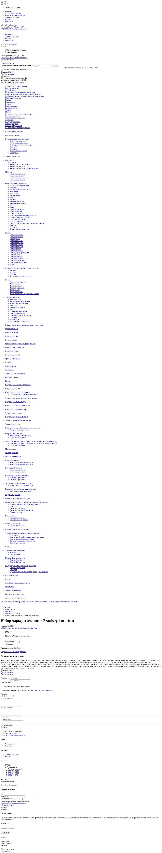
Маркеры (8, 172)
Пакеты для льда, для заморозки (22, 539)
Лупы (12, 207)
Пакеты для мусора (12, 523)
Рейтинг (4, 694)
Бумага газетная (11, 340)
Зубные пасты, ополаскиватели (21, 485)
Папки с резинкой (16, 247)
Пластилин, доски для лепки (20, 315)
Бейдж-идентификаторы (14, 594)
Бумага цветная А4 (12, 359)
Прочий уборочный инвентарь (16, 529)
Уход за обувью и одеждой (15, 118)
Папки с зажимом (16, 241)
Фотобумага (9, 370)
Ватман (8, 362)
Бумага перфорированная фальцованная (20, 344)
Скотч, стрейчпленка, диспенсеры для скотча (27, 223)
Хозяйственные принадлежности (17, 583)
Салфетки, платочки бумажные (17, 476)
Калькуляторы (15, 195)
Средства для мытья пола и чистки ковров (21, 398)
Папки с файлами (16, 251)
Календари (14, 147)
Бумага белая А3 (11, 329)
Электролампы (15, 554)
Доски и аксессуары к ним (15, 598)
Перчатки (13, 506)
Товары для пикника (13, 590)
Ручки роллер (15, 290)
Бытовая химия (11, 108)
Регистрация (15, 7)
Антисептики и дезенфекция (16, 86)
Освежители (10, 516)
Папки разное (15, 239)
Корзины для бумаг (17, 201)
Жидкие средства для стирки (20, 436)
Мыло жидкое (10, 449)
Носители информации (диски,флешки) (20, 92)
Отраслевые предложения (15, 15)
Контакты (9, 21)
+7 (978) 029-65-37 (12, 773)
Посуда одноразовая (12, 122)
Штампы (8, 100)
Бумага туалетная (11, 460)
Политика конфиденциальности (13, 735)
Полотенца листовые (18, 470)
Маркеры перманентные (19, 178)
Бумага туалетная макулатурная (22, 462)
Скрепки (13, 225)
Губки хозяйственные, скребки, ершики (25, 504)
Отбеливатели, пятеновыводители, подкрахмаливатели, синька (34, 443)
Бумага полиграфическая (14, 347)
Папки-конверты (16, 257)
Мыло (7, 112)
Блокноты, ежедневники (19, 143)
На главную (5, 851)
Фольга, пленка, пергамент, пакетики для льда (22, 533)
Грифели (13, 162)
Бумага (8, 104)
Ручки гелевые (15, 284)
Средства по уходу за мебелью (16, 417)
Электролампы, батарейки (15, 550)
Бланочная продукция (18, 141)
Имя (2, 796)
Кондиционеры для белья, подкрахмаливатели (22, 428)
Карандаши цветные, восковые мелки (24, 168)
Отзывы (8, 19)
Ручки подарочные (17, 288)
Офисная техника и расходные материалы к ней (23, 94)
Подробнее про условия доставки (13, 652)
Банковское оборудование (19, 185)
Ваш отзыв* (5, 683)
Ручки (7, 280)
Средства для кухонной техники (17, 392)
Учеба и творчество (12, 297)
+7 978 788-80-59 (7, 58)
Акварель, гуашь (16, 299)
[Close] (2, 794)
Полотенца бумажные (13, 468)
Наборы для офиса (17, 209)
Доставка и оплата (12, 17)
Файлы (12, 264)
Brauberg (17, 648)
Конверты (13, 149)
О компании (10, 11)
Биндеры (13, 187)
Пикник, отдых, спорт (13, 126)
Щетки (7, 547)
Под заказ (9, 644)
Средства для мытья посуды (15, 402)
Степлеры (13, 227)
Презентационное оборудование (17, 128)
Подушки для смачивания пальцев (23, 215)
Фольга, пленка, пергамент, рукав (22, 541)
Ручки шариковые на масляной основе (24, 294)
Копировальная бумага (18, 151)
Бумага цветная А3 (12, 355)
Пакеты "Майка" (16, 560)
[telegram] (13, 25)
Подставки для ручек (18, 282)
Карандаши (9, 160)
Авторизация (12, 52)
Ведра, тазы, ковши (12, 495)
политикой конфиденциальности (43, 690)
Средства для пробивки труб (16, 409)
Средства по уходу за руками (21, 491)
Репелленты (9, 587)
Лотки (12, 205)
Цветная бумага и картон (19, 321)
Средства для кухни (12, 388)
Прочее (8, 579)
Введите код (7, 719)
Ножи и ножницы (16, 213)
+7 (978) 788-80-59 (12, 771)
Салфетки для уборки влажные (21, 510)
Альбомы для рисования (19, 303)
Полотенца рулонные (18, 472)
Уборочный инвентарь (13, 98)
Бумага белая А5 (11, 336)
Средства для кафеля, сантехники (18, 385)
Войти (8, 7)
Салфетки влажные (12, 135)
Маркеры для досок (17, 176)
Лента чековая (10, 366)
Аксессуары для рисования (20, 301)
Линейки (13, 272)
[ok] (6, 25)
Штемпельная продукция (19, 229)
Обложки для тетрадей (18, 311)
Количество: (10, 642)
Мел (11, 309)
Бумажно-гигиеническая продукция (18, 114)
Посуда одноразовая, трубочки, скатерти (20, 566)
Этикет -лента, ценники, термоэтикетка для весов (24, 325)
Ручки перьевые (16, 286)
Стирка (8, 110)
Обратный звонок (20, 29)
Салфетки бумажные (17, 479)
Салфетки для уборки (18, 508)
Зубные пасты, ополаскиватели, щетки (19, 483)
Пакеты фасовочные (17, 562)
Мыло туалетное (11, 453)
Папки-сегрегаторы (17, 260)
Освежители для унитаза (19, 520)
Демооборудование (12, 156)
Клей (12, 197)
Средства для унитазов (13, 413)
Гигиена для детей (12, 88)
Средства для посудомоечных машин (24, 394)
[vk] (2, 25)
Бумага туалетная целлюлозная (21, 464)
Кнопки (13, 199)
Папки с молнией (16, 245)
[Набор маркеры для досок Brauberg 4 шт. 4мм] (19, 628)
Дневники (13, 305)
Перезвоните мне (7, 805)
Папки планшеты (16, 237)
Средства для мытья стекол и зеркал (18, 405)
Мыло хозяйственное (13, 456)
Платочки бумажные (17, 478)
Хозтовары (9, 120)
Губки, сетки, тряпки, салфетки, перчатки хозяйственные (26, 502)
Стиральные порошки (13, 434)
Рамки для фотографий (18, 219)
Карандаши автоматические (20, 164)
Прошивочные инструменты (20, 217)
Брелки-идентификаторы (19, 189)
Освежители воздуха (17, 518)
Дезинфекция (10, 90)
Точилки (13, 274)
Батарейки (14, 552)
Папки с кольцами (16, 243)
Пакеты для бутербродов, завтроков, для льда (27, 537)
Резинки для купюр (17, 221)
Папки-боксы (15, 255)
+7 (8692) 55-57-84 (12, 775)
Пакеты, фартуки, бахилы (15, 558)
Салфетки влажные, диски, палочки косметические (24, 96)
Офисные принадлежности (15, 183)
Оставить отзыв (7, 672)
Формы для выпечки (17, 543)
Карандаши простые (17, 166)
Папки (7, 233)
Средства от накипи (17, 445)
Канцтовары (10, 102)
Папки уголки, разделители (20, 253)
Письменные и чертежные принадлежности (21, 268)
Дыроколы (14, 193)
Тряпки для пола (16, 512)
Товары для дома (11, 124)
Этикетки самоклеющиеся (15, 373)
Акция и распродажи (13, 13)
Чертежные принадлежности (20, 276)
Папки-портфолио (16, 258)
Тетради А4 (14, 153)
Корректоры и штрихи (18, 203)
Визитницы (14, 191)
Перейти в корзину (8, 74)
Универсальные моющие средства (18, 420)
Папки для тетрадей (17, 313)
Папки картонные (16, 235)
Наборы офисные (16, 211)
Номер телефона (7, 799)
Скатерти (13, 570)
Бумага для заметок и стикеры (21, 145)
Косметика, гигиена (12, 116)
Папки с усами (15, 249)
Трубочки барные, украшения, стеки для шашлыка (29, 572)
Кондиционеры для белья (19, 430)
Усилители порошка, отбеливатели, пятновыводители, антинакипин (31, 441)
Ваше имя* (5, 678)
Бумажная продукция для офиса (17, 139)
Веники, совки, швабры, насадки (17, 498)
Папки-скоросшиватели (19, 262)
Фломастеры (14, 319)
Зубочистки (14, 535)
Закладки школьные (17, 307)
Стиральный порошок (18, 437)
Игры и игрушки (11, 106)
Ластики (13, 270)
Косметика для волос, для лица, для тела (20, 489)
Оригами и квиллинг (13, 377)
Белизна (8, 381)
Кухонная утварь (11, 575)
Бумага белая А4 (11, 332)
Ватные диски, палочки (14, 131)
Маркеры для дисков (17, 174)
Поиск (55, 66)
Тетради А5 (14, 317)
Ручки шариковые (16, 292)
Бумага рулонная (11, 351)
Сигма (7, 607)
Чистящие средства (12, 424)
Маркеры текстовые (17, 180)
